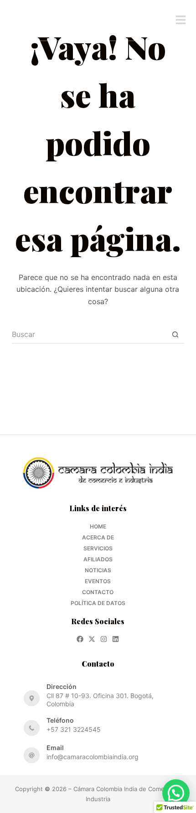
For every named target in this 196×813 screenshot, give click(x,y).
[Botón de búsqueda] (175, 335)
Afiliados (98, 559)
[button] (181, 20)
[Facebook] (80, 639)
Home (98, 526)
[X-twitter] (92, 639)
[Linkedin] (115, 639)
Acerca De (98, 537)
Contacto (97, 592)
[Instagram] (103, 639)
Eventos (98, 581)
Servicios (98, 548)
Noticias (98, 570)
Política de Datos (98, 603)
